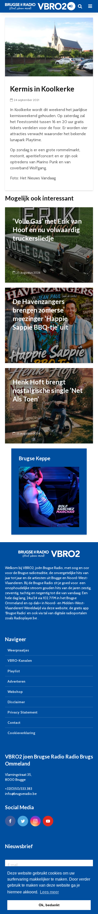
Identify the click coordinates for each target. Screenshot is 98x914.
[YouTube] (48, 821)
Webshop (15, 691)
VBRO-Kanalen (20, 660)
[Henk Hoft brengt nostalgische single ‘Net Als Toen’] (49, 405)
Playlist (14, 671)
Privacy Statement (22, 712)
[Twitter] (23, 821)
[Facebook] (10, 821)
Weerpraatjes (18, 650)
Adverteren (16, 681)
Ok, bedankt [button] (49, 905)
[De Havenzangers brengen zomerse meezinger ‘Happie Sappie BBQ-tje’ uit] (49, 325)
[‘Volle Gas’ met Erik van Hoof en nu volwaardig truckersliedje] (49, 244)
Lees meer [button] (49, 892)
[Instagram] (35, 821)
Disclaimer (16, 702)
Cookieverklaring (21, 733)
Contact (14, 722)
